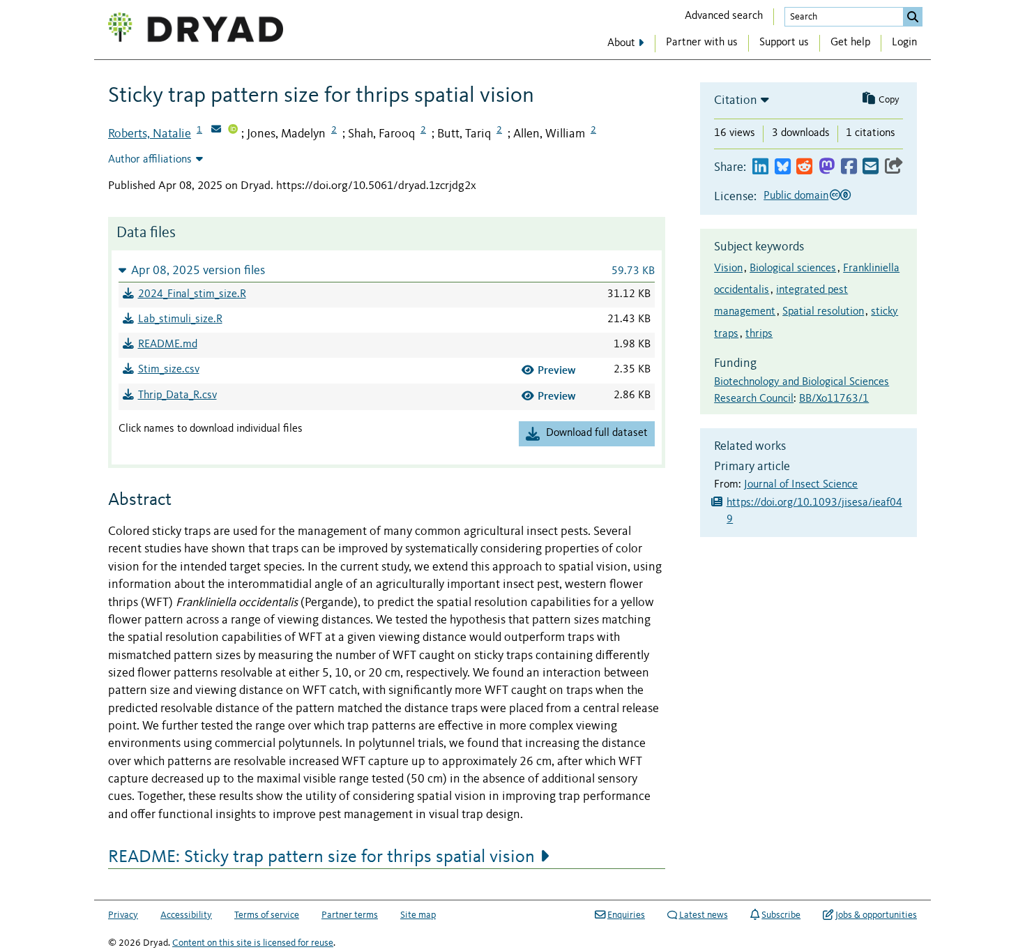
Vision (728, 268)
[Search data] (912, 17)
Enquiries (626, 915)
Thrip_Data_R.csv (177, 395)
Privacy (123, 915)
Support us (784, 42)
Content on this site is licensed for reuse (252, 943)
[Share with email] (871, 167)
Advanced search (724, 16)
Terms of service (266, 915)
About (621, 43)
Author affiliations (150, 159)
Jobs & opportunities (876, 915)
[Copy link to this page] (894, 167)
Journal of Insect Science (801, 484)
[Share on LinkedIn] (760, 167)
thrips (759, 334)
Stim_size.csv (168, 369)
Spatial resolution (823, 311)
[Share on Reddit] (804, 167)
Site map (418, 915)
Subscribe (780, 915)
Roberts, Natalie (149, 134)
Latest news (703, 915)
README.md (167, 344)
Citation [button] (735, 100)
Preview (557, 370)
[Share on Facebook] (849, 167)
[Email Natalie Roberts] (216, 130)
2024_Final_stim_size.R (192, 294)
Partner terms (349, 915)
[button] (387, 270)
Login (904, 42)
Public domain (796, 196)
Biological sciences (793, 268)
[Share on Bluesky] (783, 167)
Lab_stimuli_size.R (180, 319)
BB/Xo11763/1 (834, 399)
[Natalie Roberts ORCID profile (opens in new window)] (233, 130)
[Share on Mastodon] (827, 167)
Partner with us (702, 42)
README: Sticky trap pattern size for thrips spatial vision (321, 857)
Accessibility (186, 915)
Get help (850, 42)
